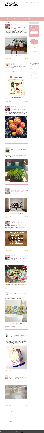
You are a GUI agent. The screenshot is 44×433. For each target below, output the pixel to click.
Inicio (26, 2)
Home (6, 22)
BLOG (28, 2)
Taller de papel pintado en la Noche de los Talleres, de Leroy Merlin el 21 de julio (19, 224)
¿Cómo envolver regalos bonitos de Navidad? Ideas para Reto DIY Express (19, 27)
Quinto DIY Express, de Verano (23, 284)
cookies (5, 431)
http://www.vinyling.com (16, 213)
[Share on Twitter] (6, 58)
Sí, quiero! (32, 18)
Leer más (26, 58)
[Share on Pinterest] (7, 58)
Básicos (38, 2)
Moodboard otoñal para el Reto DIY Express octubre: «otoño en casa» (19, 66)
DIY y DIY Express (7, 251)
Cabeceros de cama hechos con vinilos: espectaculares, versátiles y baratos (19, 192)
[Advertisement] (22, 11)
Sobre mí (31, 2)
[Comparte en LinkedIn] (10, 58)
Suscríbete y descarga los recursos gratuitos (34, 47)
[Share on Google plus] (9, 58)
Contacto (34, 2)
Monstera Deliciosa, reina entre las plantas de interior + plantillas (19, 151)
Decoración (6, 217)
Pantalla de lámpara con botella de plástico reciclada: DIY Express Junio (16, 337)
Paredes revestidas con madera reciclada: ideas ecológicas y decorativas (34, 74)
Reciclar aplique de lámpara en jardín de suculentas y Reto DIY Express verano (19, 258)
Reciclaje (6, 59)
